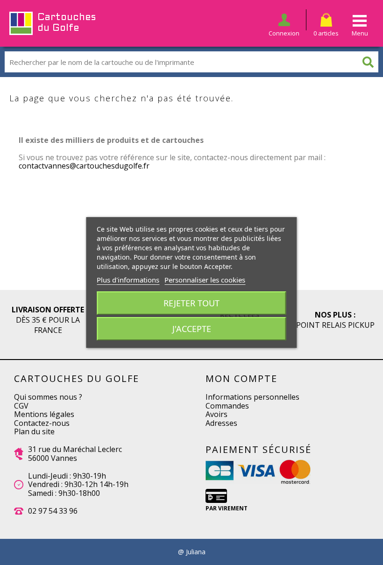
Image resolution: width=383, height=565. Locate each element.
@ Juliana (192, 552)
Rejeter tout (191, 303)
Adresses (221, 423)
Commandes (227, 406)
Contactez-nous (42, 423)
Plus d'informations (128, 279)
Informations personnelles (252, 397)
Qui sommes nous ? (48, 397)
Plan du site (34, 431)
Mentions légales (44, 414)
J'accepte (191, 328)
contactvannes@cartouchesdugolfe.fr (84, 166)
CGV (21, 406)
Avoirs (216, 414)
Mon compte (241, 378)
